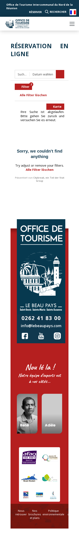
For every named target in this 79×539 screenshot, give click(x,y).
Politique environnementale (53, 512)
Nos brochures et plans (34, 514)
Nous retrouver (21, 512)
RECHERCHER (58, 12)
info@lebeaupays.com (41, 325)
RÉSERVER (35, 12)
